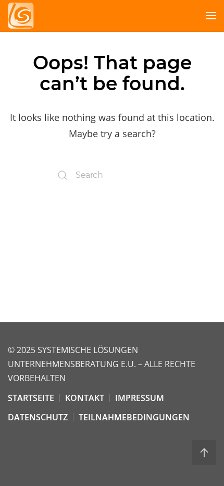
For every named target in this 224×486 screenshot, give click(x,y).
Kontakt (84, 398)
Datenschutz (38, 417)
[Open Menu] (211, 15)
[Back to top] (204, 452)
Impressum (139, 398)
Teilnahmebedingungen (134, 417)
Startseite (31, 398)
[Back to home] (21, 15)
